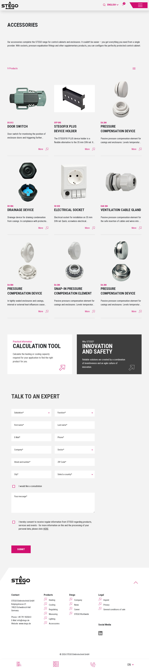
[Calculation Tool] (55, 664)
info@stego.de (23, 620)
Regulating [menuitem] (53, 609)
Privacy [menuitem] (106, 605)
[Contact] (93, 664)
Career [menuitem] (77, 609)
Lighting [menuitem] (52, 619)
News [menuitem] (76, 605)
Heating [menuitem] (52, 600)
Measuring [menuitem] (53, 614)
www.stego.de (25, 623)
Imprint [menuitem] (106, 600)
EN (129, 664)
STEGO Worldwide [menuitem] (81, 614)
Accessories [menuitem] (54, 623)
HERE (45, 528)
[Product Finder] (18, 664)
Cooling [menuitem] (52, 605)
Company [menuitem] (78, 600)
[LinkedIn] (100, 633)
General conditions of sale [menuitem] (114, 609)
